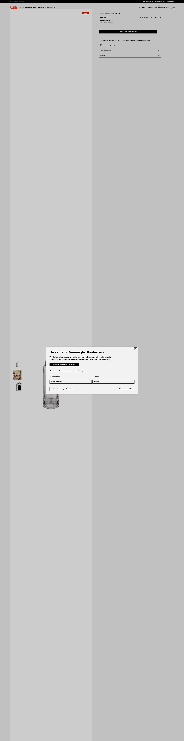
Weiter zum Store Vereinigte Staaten (64, 364)
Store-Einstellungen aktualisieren (63, 389)
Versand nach (55, 377)
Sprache (95, 377)
